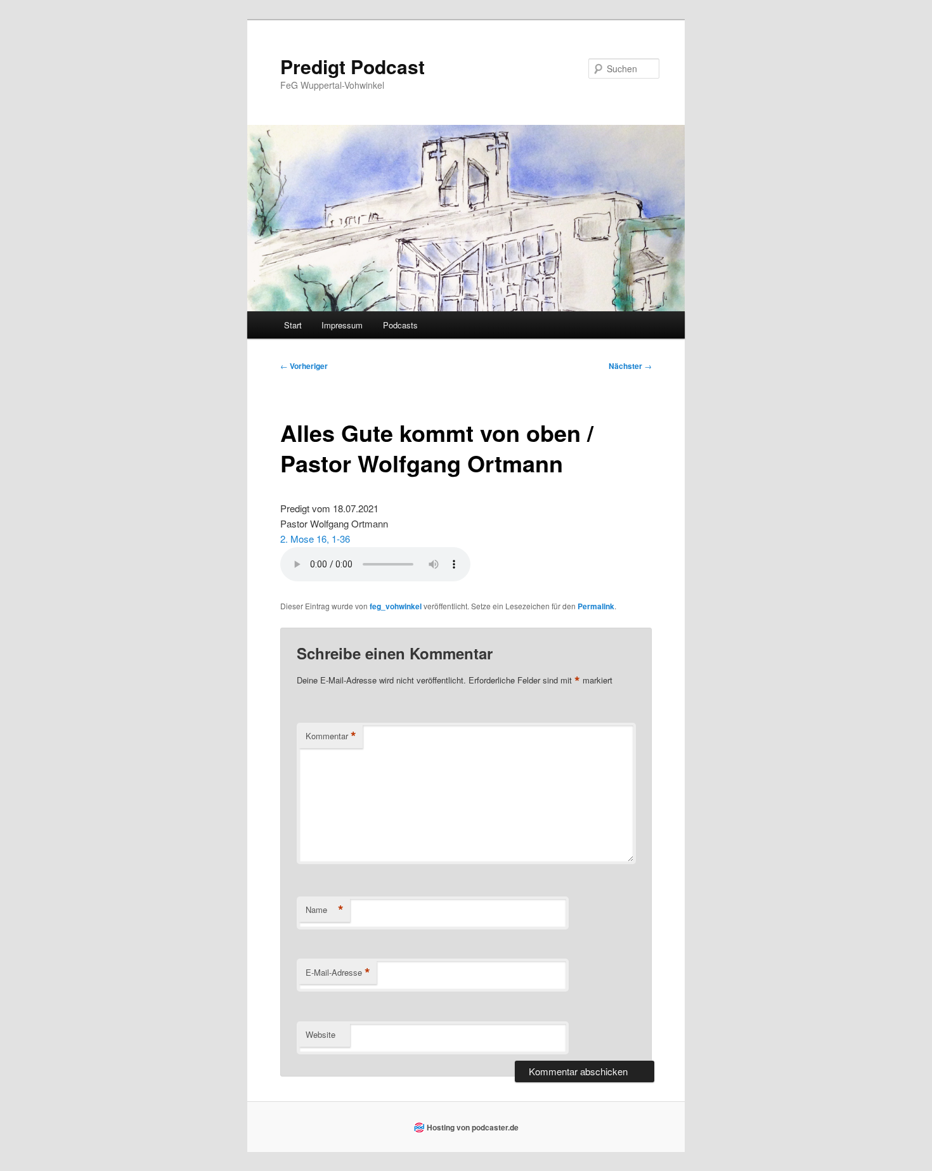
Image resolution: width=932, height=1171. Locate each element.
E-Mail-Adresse (338, 972)
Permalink (596, 606)
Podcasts (400, 325)
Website (320, 1034)
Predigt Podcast (352, 66)
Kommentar (331, 736)
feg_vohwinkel (396, 606)
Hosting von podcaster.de (473, 1127)
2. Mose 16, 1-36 (315, 538)
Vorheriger (304, 366)
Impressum (342, 325)
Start (293, 325)
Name (325, 910)
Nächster (630, 366)
